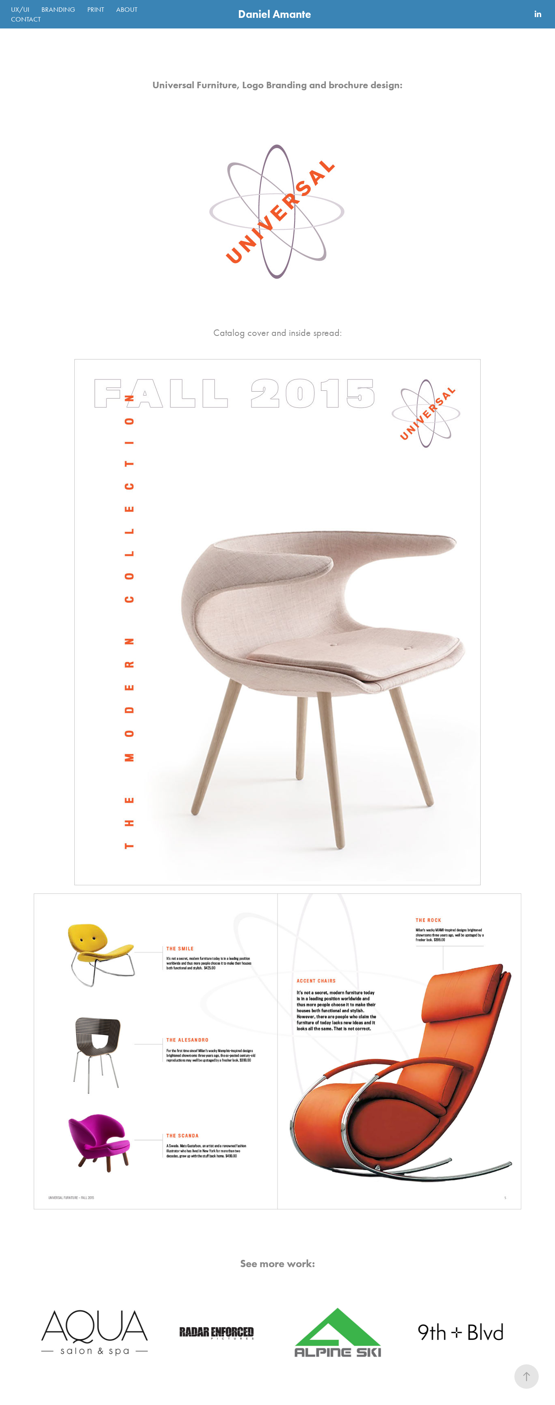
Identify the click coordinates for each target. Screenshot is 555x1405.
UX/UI (20, 9)
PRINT (95, 9)
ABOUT (126, 9)
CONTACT (26, 19)
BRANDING (58, 9)
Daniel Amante (274, 14)
